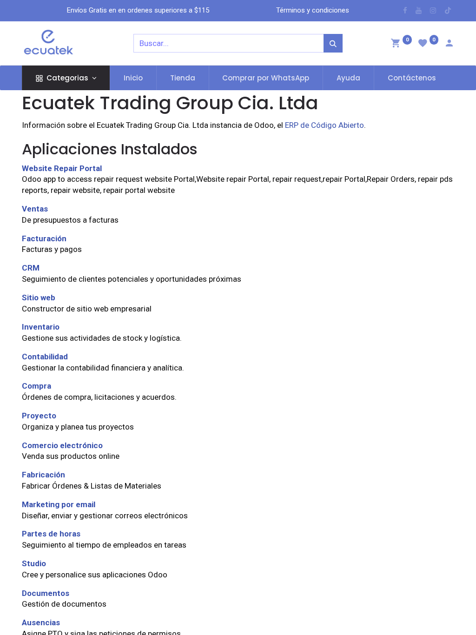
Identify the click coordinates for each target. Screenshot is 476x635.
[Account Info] (449, 44)
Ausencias (41, 622)
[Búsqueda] (333, 43)
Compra (36, 385)
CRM (31, 267)
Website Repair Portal (62, 168)
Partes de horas (51, 533)
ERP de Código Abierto (324, 125)
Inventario (41, 326)
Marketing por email (58, 504)
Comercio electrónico (62, 445)
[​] (405, 10)
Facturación (44, 238)
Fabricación (43, 474)
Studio (34, 563)
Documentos (45, 593)
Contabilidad (45, 356)
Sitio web (38, 297)
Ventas (35, 208)
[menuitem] (133, 78)
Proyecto (39, 415)
